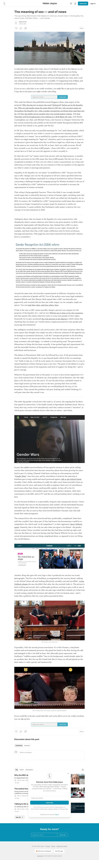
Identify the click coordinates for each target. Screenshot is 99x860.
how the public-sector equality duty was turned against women (46, 114)
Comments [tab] (18, 745)
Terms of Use (59, 807)
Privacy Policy (64, 809)
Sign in (93, 3)
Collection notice (61, 846)
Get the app (59, 851)
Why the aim (27, 105)
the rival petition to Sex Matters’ (54, 319)
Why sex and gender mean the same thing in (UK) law (39, 108)
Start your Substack (44, 851)
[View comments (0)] (21, 28)
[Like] (16, 28)
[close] (68, 773)
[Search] (71, 3)
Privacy (48, 846)
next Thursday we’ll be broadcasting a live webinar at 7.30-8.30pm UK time (47, 115)
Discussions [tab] (29, 770)
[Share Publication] (75, 3)
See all (18, 817)
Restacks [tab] (27, 745)
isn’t (34, 105)
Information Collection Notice (48, 809)
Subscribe (83, 3)
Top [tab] (16, 770)
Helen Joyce (22, 22)
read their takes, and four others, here (43, 305)
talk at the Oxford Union (71, 479)
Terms (53, 846)
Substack (40, 856)
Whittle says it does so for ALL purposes (66, 313)
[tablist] (22, 745)
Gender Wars (20, 476)
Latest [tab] (22, 770)
